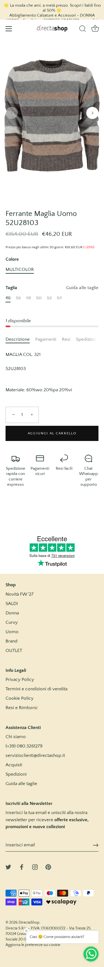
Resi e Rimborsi (21, 707)
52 (49, 297)
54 (59, 297)
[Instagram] (35, 866)
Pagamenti (45, 339)
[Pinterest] (48, 866)
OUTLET (14, 650)
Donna (12, 613)
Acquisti (14, 764)
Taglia (52, 287)
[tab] (20, 339)
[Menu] (9, 29)
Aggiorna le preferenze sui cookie (33, 945)
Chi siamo (16, 736)
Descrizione (18, 339)
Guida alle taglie (82, 287)
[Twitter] (8, 866)
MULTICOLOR (20, 269)
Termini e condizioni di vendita (36, 688)
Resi (66, 339)
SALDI (12, 603)
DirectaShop (29, 922)
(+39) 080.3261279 (24, 746)
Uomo (12, 631)
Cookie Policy (20, 698)
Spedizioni (86, 339)
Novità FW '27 (20, 594)
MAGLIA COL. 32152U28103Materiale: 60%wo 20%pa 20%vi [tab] (39, 372)
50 (39, 297)
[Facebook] (21, 866)
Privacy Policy (20, 679)
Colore (12, 259)
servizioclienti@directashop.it (35, 755)
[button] (12, 113)
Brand (11, 641)
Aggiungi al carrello (52, 433)
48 (28, 297)
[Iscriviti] (95, 845)
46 (8, 297)
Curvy (12, 622)
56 (18, 297)
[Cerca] (83, 29)
